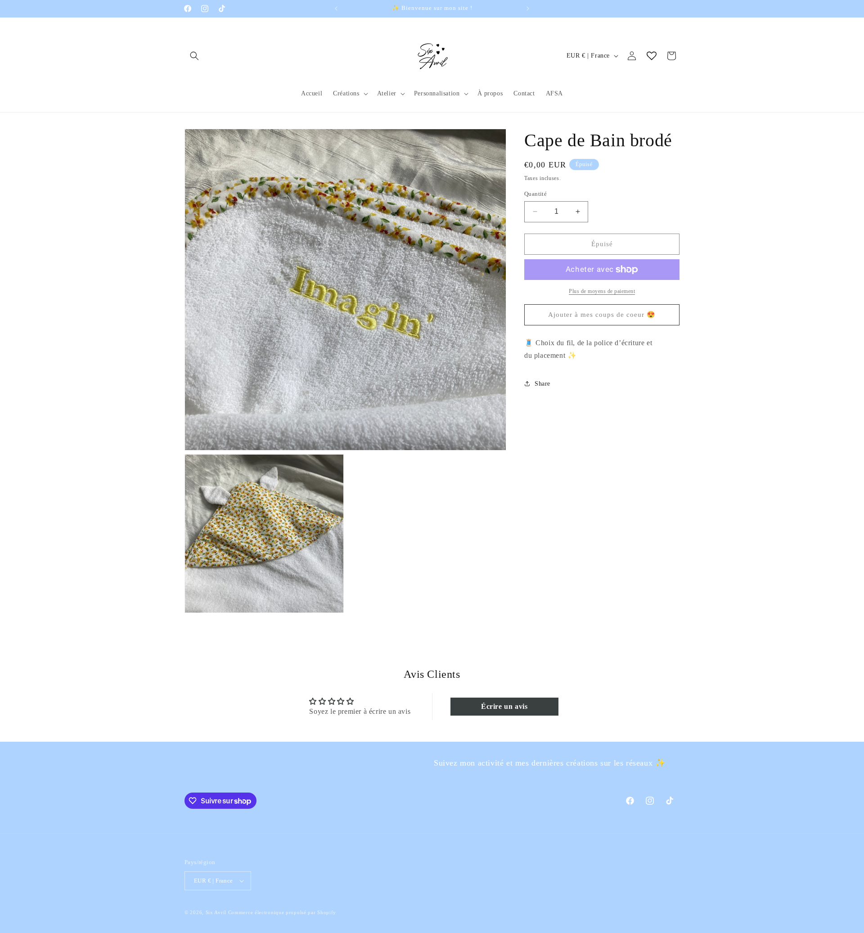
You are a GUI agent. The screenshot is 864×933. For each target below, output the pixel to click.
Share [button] (542, 383)
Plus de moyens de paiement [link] (602, 291)
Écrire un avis (504, 706)
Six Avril (216, 912)
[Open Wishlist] (652, 56)
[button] (194, 56)
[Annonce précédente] (336, 8)
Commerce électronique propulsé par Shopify (282, 912)
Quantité (535, 193)
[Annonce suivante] (528, 8)
